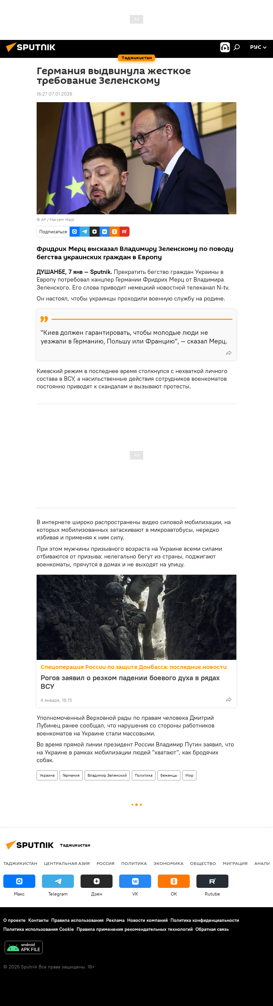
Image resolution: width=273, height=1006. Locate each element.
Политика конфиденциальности (204, 920)
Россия (106, 863)
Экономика (168, 863)
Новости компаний (147, 920)
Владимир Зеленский (107, 775)
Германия (71, 775)
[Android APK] (23, 948)
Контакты (38, 920)
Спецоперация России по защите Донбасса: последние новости (134, 667)
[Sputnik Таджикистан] (32, 53)
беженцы (168, 775)
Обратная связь (212, 929)
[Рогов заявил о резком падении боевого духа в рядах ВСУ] (136, 617)
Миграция (235, 863)
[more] (228, 352)
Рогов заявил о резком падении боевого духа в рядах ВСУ (130, 682)
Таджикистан (20, 863)
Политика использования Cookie (38, 929)
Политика (143, 775)
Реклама (115, 920)
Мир (189, 775)
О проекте (14, 920)
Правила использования (77, 920)
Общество (203, 863)
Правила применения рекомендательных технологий (135, 929)
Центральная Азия (67, 863)
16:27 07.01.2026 (54, 94)
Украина (47, 775)
